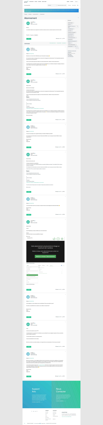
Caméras (30, 14)
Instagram (36, 411)
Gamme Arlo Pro (35, 14)
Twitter (33, 411)
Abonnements (31, 1)
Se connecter (74, 5)
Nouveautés (54, 413)
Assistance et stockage (71, 32)
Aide (77, 5)
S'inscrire (69, 5)
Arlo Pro (46, 413)
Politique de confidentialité (30, 423)
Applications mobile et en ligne (71, 27)
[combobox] (62, 5)
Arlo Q (46, 416)
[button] (65, 20)
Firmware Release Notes (71, 44)
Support (68, 1)
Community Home (55, 416)
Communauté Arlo (27, 5)
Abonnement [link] (42, 14)
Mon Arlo (71, 1)
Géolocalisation (70, 46)
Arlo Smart (69, 30)
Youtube (35, 411)
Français (25, 14)
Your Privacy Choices (36, 423)
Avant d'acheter (70, 34)
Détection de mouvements (72, 41)
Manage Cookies (43, 423)
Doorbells (39, 1)
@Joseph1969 (31, 53)
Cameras (35, 1)
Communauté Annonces (71, 37)
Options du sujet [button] (78, 17)
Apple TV (69, 24)
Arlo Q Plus (47, 417)
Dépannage (69, 39)
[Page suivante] (78, 48)
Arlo (24, 423)
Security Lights (44, 1)
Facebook (31, 411)
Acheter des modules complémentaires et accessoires (35, 108)
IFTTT (76, 46)
